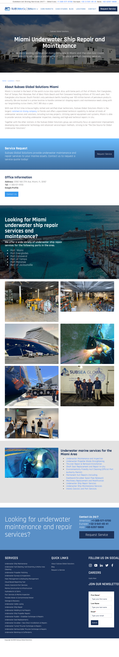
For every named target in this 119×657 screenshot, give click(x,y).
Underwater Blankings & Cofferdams (18, 632)
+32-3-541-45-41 (89, 2)
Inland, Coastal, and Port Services (81, 488)
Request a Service (58, 570)
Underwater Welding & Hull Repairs (18, 610)
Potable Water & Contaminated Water (19, 598)
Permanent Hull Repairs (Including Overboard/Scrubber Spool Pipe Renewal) (84, 476)
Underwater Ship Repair (13, 607)
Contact (92, 9)
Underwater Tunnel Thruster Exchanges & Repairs (23, 626)
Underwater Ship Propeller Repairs (17, 613)
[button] (34, 9)
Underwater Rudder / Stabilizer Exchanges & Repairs (24, 616)
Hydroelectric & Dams (13, 591)
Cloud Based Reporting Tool (15, 582)
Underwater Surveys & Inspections (17, 576)
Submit (94, 623)
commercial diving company (24, 111)
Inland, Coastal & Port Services (16, 585)
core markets (47, 9)
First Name (95, 595)
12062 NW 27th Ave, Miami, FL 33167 (30, 181)
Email (93, 612)
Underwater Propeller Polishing (16, 572)
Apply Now (92, 578)
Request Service (108, 8)
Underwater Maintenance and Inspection (84, 458)
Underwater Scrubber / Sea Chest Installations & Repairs (26, 623)
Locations (81, 9)
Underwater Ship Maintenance (16, 564)
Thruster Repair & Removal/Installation (84, 463)
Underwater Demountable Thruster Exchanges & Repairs (26, 629)
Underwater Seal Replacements (16, 620)
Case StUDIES (62, 9)
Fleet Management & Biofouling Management (22, 579)
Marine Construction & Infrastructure (18, 588)
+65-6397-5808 (109, 2)
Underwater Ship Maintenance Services (84, 486)
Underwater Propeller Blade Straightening (85, 461)
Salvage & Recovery (12, 601)
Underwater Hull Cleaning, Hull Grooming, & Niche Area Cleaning (25, 568)
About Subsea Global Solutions (62, 564)
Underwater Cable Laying (14, 604)
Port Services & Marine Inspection (17, 594)
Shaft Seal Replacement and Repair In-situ (85, 466)
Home (4, 81)
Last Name (95, 603)
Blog (71, 9)
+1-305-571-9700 (65, 2)
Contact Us (12, 194)
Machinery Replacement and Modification (85, 480)
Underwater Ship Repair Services (81, 483)
